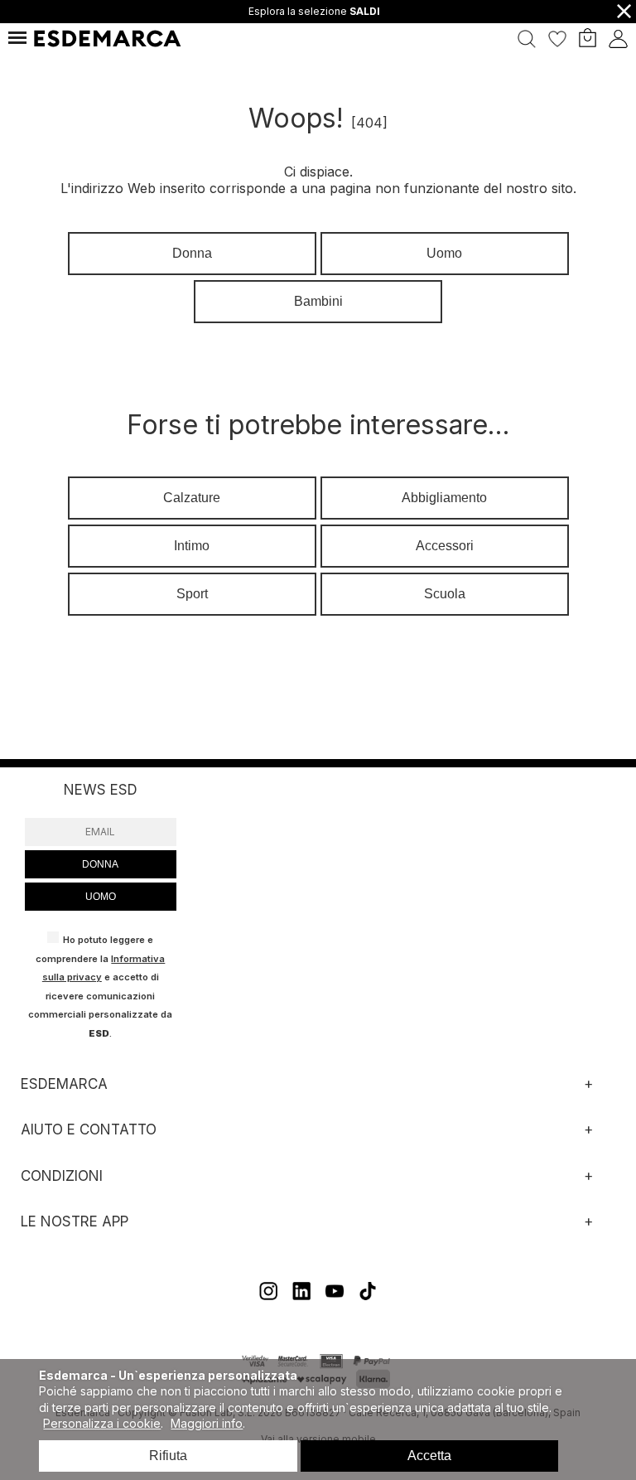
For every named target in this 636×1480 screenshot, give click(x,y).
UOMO (100, 896)
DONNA (100, 864)
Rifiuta (168, 1456)
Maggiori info (207, 1423)
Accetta (429, 1456)
